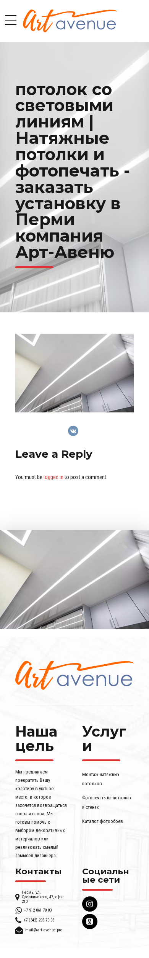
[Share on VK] (73, 431)
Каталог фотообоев (102, 821)
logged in (53, 477)
